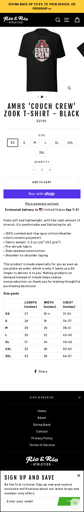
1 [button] (38, 97)
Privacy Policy (42, 438)
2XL (70, 142)
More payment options (42, 203)
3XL (42, 152)
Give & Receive (42, 397)
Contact (42, 431)
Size (42, 135)
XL (57, 142)
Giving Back (42, 424)
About (42, 417)
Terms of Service (42, 445)
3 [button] (46, 97)
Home (42, 411)
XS (13, 142)
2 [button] (42, 97)
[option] (42, 6)
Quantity (42, 161)
